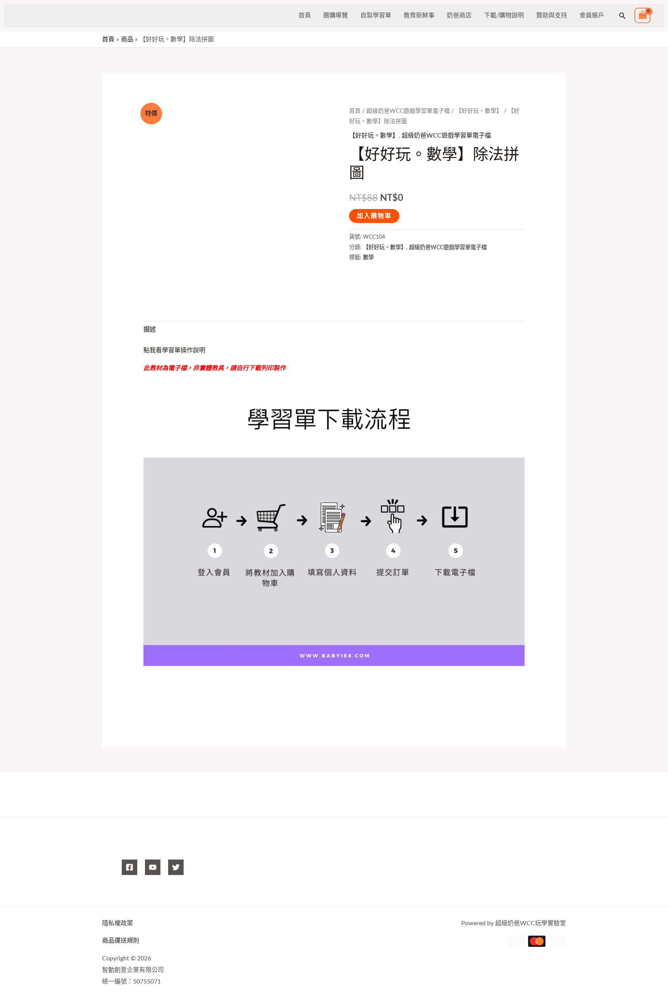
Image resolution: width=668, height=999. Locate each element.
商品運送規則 (120, 941)
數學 (368, 257)
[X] (176, 867)
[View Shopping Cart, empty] (642, 16)
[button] (622, 15)
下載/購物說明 (504, 15)
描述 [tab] (149, 329)
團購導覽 (335, 15)
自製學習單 (375, 15)
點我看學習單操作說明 (174, 350)
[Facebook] (129, 867)
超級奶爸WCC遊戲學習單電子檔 (408, 111)
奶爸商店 (459, 15)
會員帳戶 (591, 15)
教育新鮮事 (419, 15)
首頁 (304, 15)
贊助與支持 (551, 15)
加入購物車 (374, 216)
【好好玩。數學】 (479, 111)
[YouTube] (152, 867)
